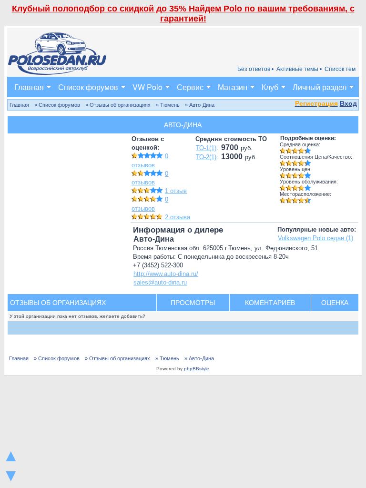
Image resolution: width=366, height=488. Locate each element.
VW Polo (147, 86)
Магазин (232, 86)
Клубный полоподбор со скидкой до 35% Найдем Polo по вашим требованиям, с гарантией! (183, 13)
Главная (29, 86)
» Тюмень (168, 105)
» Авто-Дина (199, 105)
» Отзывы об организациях (118, 105)
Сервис (190, 86)
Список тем (340, 69)
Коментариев (270, 302)
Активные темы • (299, 69)
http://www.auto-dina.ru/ (165, 273)
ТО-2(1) (206, 157)
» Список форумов (57, 105)
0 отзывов (150, 178)
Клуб (270, 86)
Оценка (334, 302)
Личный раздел (319, 86)
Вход (348, 103)
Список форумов (88, 86)
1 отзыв (176, 190)
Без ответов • (255, 69)
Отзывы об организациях (58, 302)
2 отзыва (177, 217)
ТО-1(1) (206, 148)
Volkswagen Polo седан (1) (315, 238)
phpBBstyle (196, 368)
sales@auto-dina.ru (160, 282)
